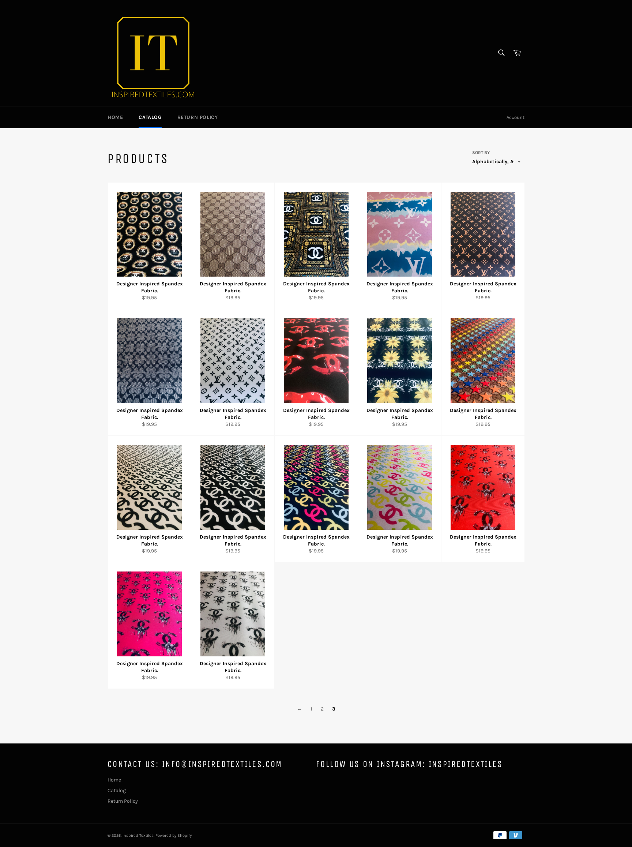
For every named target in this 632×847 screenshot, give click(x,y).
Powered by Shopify (173, 835)
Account (515, 117)
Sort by (481, 152)
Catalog (150, 117)
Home (115, 117)
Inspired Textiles (138, 835)
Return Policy (197, 117)
